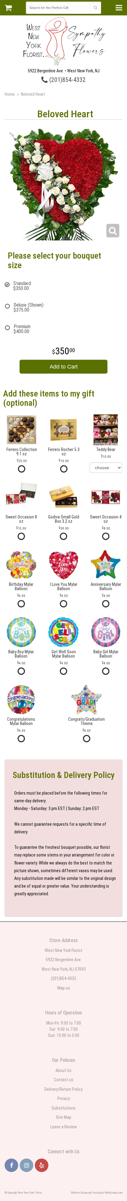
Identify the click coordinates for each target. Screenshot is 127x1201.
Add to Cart (64, 367)
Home (10, 94)
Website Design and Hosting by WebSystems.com (96, 1192)
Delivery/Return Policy (63, 1089)
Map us (63, 987)
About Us (63, 1070)
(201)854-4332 (67, 79)
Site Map (63, 1117)
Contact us (63, 1079)
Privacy (63, 1098)
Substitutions (63, 1108)
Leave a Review (63, 1126)
